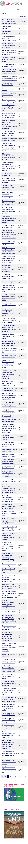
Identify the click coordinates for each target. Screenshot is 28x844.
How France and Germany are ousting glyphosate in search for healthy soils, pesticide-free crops (9, 147)
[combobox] (21, 9)
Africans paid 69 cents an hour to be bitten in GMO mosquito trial (9, 115)
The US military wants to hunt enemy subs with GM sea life (8, 243)
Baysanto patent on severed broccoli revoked (8, 727)
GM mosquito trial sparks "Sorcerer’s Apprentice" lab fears (8, 383)
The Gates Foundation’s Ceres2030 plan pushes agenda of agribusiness (9, 404)
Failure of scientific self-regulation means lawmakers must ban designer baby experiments (9, 374)
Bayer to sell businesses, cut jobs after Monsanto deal (9, 350)
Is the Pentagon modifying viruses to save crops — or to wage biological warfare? (8, 744)
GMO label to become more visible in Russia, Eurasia (8, 59)
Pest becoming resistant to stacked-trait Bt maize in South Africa (9, 699)
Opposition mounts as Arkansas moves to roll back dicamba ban (9, 202)
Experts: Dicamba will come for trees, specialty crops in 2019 (9, 38)
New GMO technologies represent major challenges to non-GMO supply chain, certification (9, 647)
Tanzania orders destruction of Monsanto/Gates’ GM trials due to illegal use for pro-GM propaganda (9, 488)
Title (3, 16)
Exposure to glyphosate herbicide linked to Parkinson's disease (9, 95)
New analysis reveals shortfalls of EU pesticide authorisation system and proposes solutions (9, 166)
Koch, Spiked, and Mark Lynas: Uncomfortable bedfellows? (9, 180)
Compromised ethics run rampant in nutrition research (9, 762)
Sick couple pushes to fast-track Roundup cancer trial (8, 676)
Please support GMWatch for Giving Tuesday (8, 437)
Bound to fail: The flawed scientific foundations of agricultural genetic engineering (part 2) (8, 557)
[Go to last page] (25, 776)
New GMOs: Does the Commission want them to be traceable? (9, 320)
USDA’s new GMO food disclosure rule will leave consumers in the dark (9, 71)
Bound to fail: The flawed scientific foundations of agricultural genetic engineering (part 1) (8, 636)
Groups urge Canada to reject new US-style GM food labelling (9, 52)
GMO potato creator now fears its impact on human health (9, 683)
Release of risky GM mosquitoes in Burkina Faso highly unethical (8, 720)
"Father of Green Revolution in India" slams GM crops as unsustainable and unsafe (8, 363)
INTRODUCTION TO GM (11, 809)
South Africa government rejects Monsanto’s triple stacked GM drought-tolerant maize (8, 604)
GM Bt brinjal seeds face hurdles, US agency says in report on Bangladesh (9, 78)
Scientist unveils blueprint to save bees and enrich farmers (8, 506)
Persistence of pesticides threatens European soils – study (9, 411)
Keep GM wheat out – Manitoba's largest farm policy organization (9, 343)
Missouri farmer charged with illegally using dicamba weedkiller (9, 528)
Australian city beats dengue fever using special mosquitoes (8, 461)
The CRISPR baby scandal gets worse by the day (9, 305)
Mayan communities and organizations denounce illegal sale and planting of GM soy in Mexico (9, 619)
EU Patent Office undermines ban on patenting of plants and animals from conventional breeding (9, 234)
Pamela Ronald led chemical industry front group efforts (9, 45)
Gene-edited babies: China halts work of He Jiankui (9, 336)
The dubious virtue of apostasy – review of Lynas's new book (8, 133)
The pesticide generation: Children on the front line (9, 276)
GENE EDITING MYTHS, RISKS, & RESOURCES (14, 785)
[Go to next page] (23, 776)
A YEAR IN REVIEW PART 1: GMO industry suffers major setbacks (9, 21)
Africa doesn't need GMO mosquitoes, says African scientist (9, 586)
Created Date (22, 16)
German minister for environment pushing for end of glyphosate (8, 669)
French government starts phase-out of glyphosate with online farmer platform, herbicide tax (9, 428)
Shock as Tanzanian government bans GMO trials (9, 513)
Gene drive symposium (9, 282)
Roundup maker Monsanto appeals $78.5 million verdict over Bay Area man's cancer (8, 546)
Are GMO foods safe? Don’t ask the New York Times (9, 570)
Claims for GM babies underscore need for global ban (8, 444)
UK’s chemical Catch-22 (9, 611)
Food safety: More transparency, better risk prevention (8, 187)
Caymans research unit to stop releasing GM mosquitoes (9, 627)
